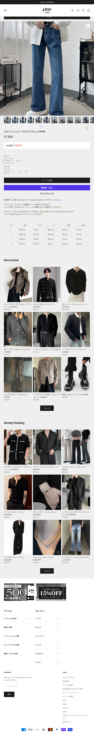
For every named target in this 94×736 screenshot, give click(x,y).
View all (47, 408)
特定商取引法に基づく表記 (73, 689)
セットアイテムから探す (12, 645)
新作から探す (8, 627)
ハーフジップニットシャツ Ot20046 (14, 513)
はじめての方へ (69, 677)
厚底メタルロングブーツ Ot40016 (75, 394)
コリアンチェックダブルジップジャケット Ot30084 (17, 305)
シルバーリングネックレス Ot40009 (43, 558)
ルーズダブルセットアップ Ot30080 (14, 558)
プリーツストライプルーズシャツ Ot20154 (46, 468)
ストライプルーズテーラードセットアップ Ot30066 (75, 513)
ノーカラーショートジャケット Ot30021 (74, 350)
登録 (9, 694)
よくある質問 (68, 685)
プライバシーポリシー (71, 693)
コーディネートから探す (12, 636)
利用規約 (66, 681)
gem (64, 700)
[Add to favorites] (87, 128)
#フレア (48, 127)
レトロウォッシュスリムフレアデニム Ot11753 (75, 558)
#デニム (34, 127)
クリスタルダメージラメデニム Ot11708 (16, 395)
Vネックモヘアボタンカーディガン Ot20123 (17, 350)
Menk (65, 712)
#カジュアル (25, 127)
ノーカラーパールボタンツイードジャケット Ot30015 (46, 395)
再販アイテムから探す (11, 654)
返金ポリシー (68, 722)
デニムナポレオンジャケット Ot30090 (44, 305)
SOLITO (65, 708)
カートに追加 (47, 180)
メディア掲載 (68, 696)
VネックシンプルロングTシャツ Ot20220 (74, 305)
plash (65, 704)
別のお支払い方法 (47, 193)
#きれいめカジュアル (11, 127)
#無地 (41, 127)
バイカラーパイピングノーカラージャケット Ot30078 (17, 468)
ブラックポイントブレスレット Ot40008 (45, 513)
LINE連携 (9, 145)
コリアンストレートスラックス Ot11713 (74, 468)
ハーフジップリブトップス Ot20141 (46, 349)
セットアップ (39, 636)
